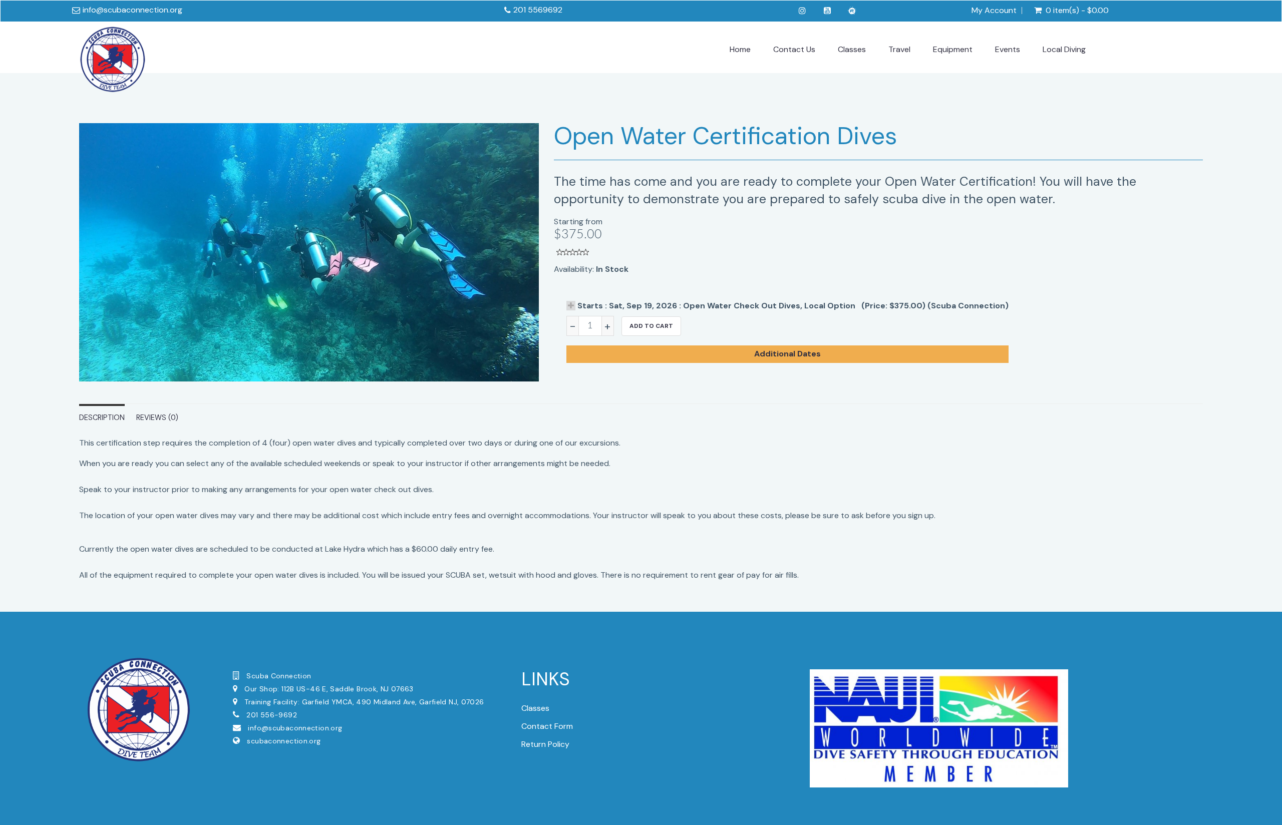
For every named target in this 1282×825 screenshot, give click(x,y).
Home (740, 49)
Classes (852, 49)
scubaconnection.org (283, 740)
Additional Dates (787, 353)
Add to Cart (651, 326)
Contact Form (547, 726)
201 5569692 (537, 10)
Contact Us (794, 49)
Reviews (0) (157, 417)
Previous (57, 261)
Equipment (953, 49)
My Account (994, 10)
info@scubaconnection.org (132, 10)
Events (1007, 49)
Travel (899, 49)
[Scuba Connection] (113, 57)
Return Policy (545, 744)
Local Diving (1064, 49)
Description (102, 417)
